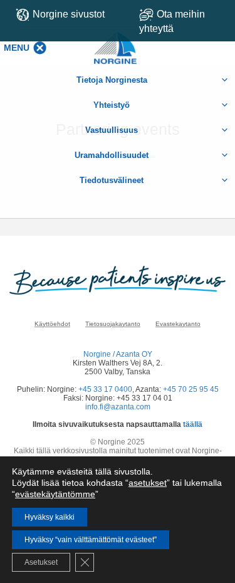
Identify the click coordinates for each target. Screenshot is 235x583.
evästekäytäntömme (55, 494)
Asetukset (41, 562)
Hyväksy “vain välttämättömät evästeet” (90, 539)
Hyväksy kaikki (49, 517)
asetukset (147, 483)
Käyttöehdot (52, 323)
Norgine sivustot (69, 14)
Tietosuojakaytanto (112, 323)
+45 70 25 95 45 (191, 389)
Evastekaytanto (178, 323)
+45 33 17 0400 (105, 389)
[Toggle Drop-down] (183, 21)
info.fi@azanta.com (117, 406)
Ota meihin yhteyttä (172, 21)
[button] (16, 48)
